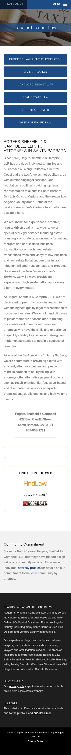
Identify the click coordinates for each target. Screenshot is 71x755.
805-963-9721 (13, 4)
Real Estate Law (35, 97)
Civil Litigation (35, 71)
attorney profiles (29, 568)
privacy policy (17, 686)
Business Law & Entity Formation (35, 59)
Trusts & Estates (35, 109)
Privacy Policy (13, 680)
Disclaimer (11, 702)
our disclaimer (42, 713)
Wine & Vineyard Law (35, 122)
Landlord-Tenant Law (35, 84)
